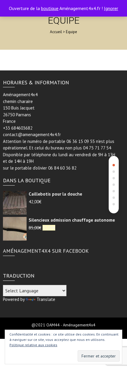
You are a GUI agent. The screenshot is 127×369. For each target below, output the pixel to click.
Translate (46, 299)
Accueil (56, 31)
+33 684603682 (17, 128)
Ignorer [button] (111, 8)
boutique (49, 8)
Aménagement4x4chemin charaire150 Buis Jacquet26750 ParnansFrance (20, 108)
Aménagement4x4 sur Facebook (46, 250)
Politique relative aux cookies (33, 345)
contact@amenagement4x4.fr (32, 134)
